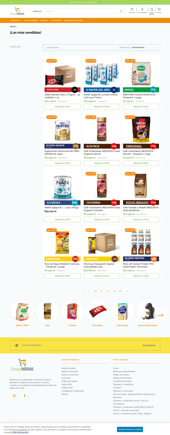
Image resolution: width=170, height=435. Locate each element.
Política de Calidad (69, 381)
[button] (15, 46)
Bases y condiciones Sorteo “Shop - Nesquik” (132, 414)
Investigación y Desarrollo (73, 391)
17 (102, 291)
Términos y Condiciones (123, 384)
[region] (85, 429)
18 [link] (108, 291)
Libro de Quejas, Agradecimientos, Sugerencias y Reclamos (134, 396)
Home (12, 26)
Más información (20, 432)
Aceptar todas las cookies (130, 429)
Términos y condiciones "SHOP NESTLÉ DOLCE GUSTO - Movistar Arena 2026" (133, 408)
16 (95, 291)
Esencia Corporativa (70, 375)
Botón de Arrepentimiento (124, 371)
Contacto (117, 388)
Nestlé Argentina (69, 368)
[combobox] (84, 11)
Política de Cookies (121, 375)
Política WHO (67, 388)
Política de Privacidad (122, 378)
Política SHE (67, 384)
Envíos (116, 368)
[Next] (160, 315)
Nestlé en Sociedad (70, 371)
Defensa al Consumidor (123, 391)
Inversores (66, 378)
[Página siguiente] (126, 291)
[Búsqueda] (121, 11)
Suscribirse (149, 345)
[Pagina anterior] (76, 291)
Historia (65, 394)
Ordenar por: (124, 47)
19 (114, 291)
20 (120, 291)
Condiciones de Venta (122, 381)
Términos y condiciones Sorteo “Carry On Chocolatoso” (130, 402)
